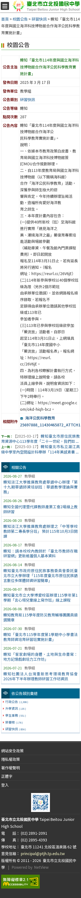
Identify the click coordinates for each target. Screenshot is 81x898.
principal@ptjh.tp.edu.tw (43, 853)
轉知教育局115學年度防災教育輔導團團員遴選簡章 (40, 617)
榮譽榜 (14, 722)
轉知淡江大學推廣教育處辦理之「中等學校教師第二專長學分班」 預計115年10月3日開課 (40, 531)
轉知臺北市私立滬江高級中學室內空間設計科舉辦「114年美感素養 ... (40, 449)
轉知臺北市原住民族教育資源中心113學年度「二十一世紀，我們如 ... (40, 438)
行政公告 (16, 701)
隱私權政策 (10, 759)
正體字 (6, 776)
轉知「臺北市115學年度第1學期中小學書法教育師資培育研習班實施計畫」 (40, 637)
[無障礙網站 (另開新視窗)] (40, 882)
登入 (5, 785)
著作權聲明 (10, 767)
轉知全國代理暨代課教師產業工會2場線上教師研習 (40, 509)
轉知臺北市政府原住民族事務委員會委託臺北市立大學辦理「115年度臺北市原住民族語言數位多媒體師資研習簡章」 (40, 575)
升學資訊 (15, 708)
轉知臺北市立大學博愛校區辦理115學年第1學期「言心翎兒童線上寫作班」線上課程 (40, 597)
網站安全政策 (12, 750)
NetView (41, 867)
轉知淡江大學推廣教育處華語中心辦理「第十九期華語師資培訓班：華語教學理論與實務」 (40, 487)
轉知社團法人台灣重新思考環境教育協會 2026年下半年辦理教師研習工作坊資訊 (40, 676)
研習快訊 (15, 729)
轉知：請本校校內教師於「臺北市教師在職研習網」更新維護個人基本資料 (40, 553)
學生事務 (15, 715)
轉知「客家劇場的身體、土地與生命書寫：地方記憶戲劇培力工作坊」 (40, 656)
